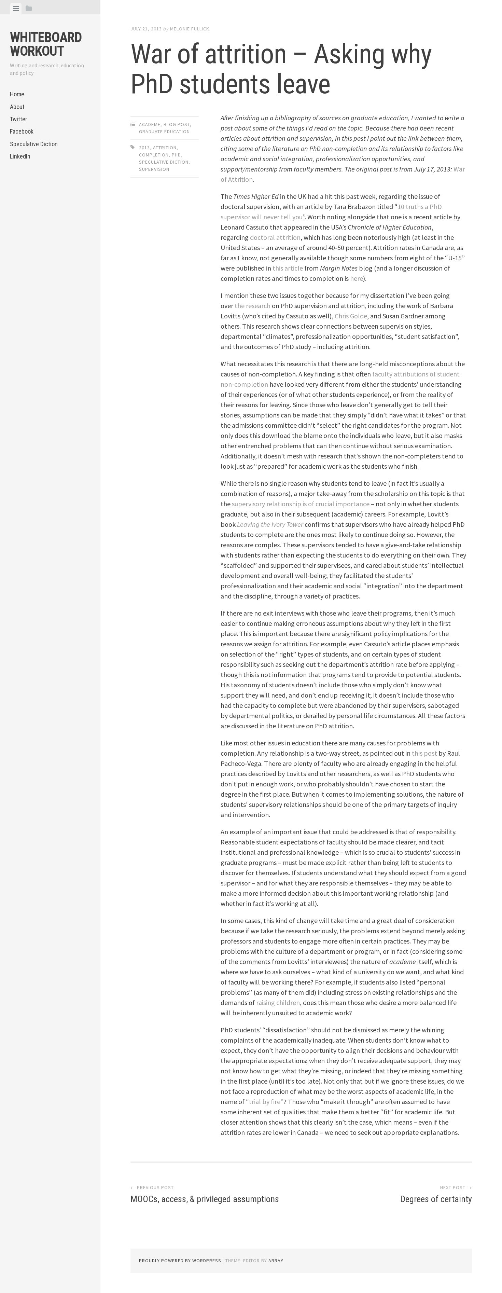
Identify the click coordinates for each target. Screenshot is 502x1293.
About (17, 106)
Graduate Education (164, 131)
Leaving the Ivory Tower (270, 524)
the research (252, 305)
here (356, 278)
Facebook (21, 131)
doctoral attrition (275, 237)
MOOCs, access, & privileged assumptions (204, 1199)
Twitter (18, 119)
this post (424, 753)
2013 (144, 148)
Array (275, 1260)
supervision (154, 169)
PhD (176, 155)
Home (17, 94)
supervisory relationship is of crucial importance (300, 503)
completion (154, 155)
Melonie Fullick (189, 29)
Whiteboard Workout (46, 44)
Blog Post (177, 124)
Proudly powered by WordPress (180, 1260)
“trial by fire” (264, 1101)
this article (288, 268)
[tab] (16, 8)
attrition (165, 148)
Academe (150, 124)
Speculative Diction (34, 144)
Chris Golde (351, 316)
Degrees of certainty (436, 1199)
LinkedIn (20, 156)
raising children (278, 1002)
